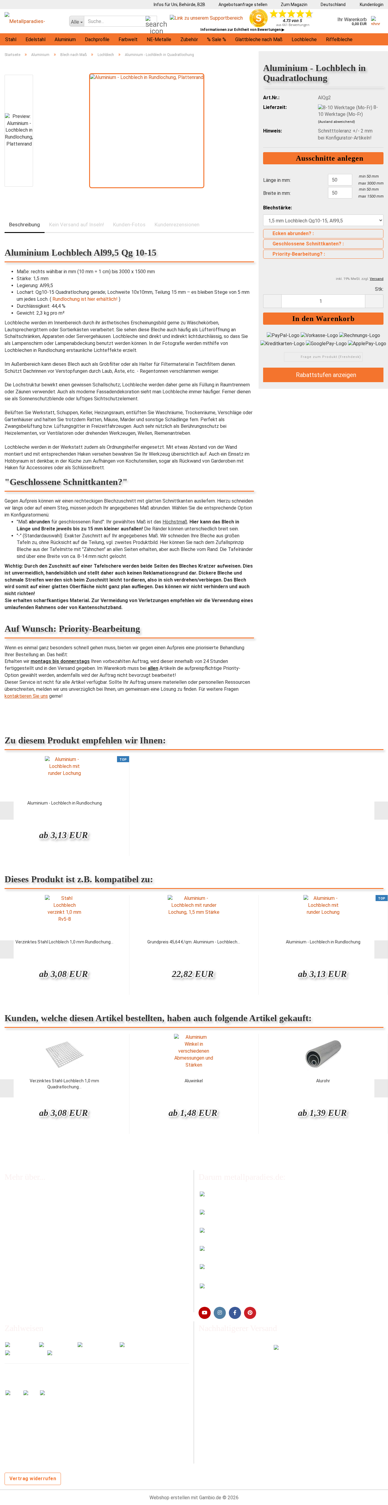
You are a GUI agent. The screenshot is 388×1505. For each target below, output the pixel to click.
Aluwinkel (194, 1080)
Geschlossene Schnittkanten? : (308, 244)
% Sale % (216, 39)
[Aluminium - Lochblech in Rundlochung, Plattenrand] (146, 130)
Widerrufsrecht (21, 1245)
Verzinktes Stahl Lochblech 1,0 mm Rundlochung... (64, 941)
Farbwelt (128, 39)
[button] (331, 4)
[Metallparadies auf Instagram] (220, 1313)
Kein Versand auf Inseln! (76, 224)
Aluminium (65, 39)
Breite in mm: (277, 193)
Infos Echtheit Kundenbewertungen (42, 1208)
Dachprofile (97, 39)
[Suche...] (151, 21)
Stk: (379, 289)
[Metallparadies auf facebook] (235, 1313)
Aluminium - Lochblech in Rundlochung (64, 803)
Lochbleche (304, 39)
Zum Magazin (293, 4)
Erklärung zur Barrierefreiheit (35, 1282)
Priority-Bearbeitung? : (299, 254)
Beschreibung (24, 224)
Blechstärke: (277, 208)
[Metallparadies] (32, 21)
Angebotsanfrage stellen (242, 4)
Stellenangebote (23, 1233)
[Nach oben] (371, 1495)
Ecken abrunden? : (293, 233)
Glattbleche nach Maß (259, 39)
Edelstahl (35, 39)
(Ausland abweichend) (336, 122)
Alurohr (323, 1080)
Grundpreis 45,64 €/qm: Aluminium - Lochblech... (193, 941)
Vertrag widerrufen (32, 1478)
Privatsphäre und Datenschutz (37, 1294)
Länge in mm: (277, 180)
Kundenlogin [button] (370, 4)
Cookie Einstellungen (27, 1306)
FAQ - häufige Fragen (27, 1195)
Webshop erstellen (169, 1497)
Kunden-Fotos (129, 224)
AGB (9, 1270)
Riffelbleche (339, 39)
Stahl (10, 39)
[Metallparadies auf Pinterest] (250, 1313)
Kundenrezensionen (177, 224)
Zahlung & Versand (24, 1220)
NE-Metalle (159, 39)
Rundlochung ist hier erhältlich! (85, 299)
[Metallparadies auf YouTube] (205, 1313)
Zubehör (189, 39)
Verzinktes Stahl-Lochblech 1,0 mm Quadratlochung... (64, 1083)
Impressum (16, 1257)
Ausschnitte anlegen (326, 158)
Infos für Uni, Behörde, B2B (179, 4)
